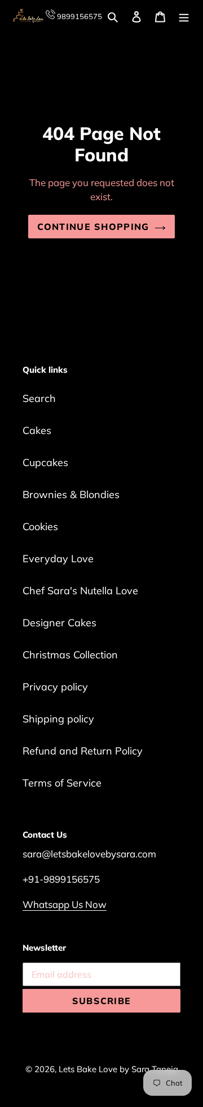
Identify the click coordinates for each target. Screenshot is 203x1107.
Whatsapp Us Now (65, 904)
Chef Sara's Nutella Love (80, 590)
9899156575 (78, 16)
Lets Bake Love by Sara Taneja (118, 1069)
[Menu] (184, 16)
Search (39, 398)
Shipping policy (58, 718)
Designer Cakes (59, 622)
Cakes (37, 430)
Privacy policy (55, 686)
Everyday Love (58, 558)
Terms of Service (62, 782)
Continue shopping (93, 226)
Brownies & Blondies (71, 494)
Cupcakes (45, 462)
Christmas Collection (70, 654)
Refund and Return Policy (83, 750)
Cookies (40, 526)
